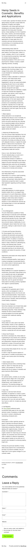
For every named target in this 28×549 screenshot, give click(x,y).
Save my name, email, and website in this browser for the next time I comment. (14, 530)
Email (4, 515)
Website (4, 521)
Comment (5, 491)
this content (7, 408)
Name (4, 508)
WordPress (23, 546)
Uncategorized (19, 462)
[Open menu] (25, 3)
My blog (4, 3)
